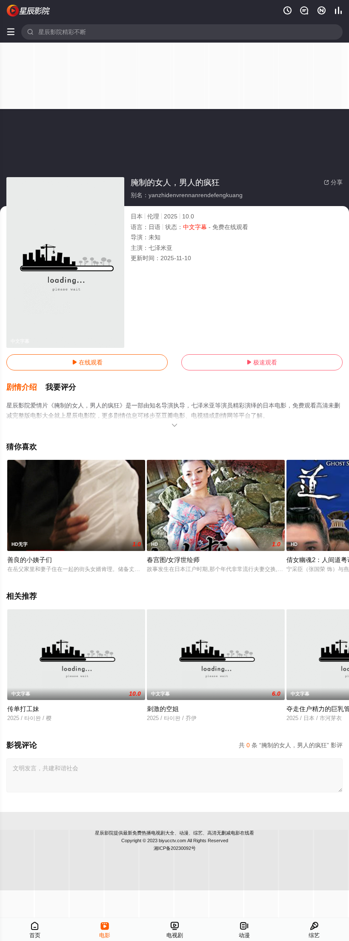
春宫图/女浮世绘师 (173, 559)
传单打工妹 (23, 708)
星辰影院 (104, 832)
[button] (26, 387)
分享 (333, 182)
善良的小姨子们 (29, 559)
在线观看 (87, 362)
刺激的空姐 (163, 708)
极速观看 (261, 362)
